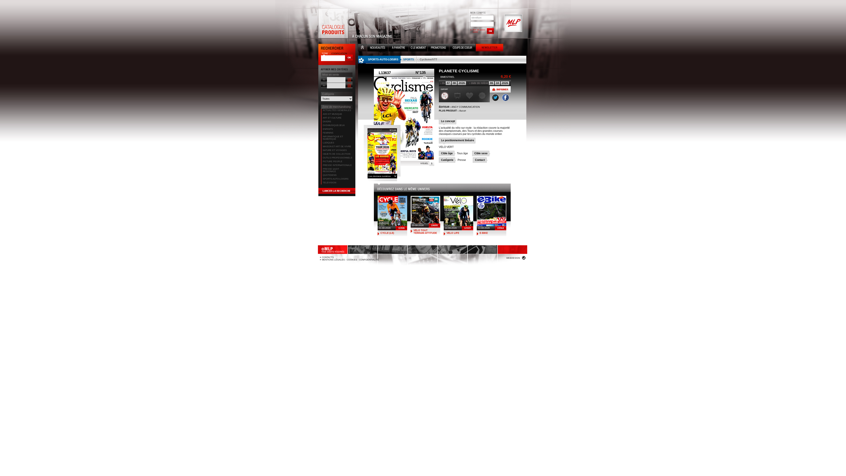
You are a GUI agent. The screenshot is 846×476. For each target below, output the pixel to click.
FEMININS (328, 133)
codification (339, 53)
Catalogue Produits (333, 23)
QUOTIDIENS (330, 175)
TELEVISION (329, 182)
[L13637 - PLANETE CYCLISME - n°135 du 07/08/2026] (404, 118)
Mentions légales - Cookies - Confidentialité (350, 259)
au (324, 85)
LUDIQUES (328, 142)
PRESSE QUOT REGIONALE (331, 170)
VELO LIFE (453, 233)
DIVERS (327, 121)
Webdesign (513, 258)
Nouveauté (377, 48)
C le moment (418, 48)
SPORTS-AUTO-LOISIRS (336, 179)
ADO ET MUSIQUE (332, 114)
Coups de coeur (462, 48)
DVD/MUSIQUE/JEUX (334, 125)
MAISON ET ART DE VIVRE (337, 146)
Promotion (438, 48)
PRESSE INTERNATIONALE (337, 165)
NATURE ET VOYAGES (335, 150)
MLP (513, 23)
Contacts (328, 257)
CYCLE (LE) (387, 233)
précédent (375, 130)
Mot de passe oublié (479, 31)
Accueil (362, 48)
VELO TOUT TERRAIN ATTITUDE (425, 231)
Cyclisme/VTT (428, 59)
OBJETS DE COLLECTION (336, 154)
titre (325, 53)
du (324, 79)
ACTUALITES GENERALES (337, 110)
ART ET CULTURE (332, 118)
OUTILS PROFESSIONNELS (337, 157)
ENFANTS (328, 129)
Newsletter (489, 48)
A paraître (398, 48)
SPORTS (408, 59)
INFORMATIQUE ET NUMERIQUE (333, 137)
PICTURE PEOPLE (332, 161)
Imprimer (500, 89)
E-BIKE (484, 233)
